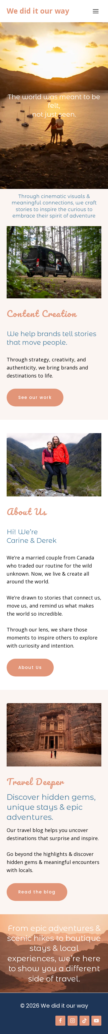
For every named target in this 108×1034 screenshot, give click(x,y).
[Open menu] (95, 11)
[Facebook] (60, 1021)
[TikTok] (84, 1021)
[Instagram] (73, 1021)
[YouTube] (96, 1021)
